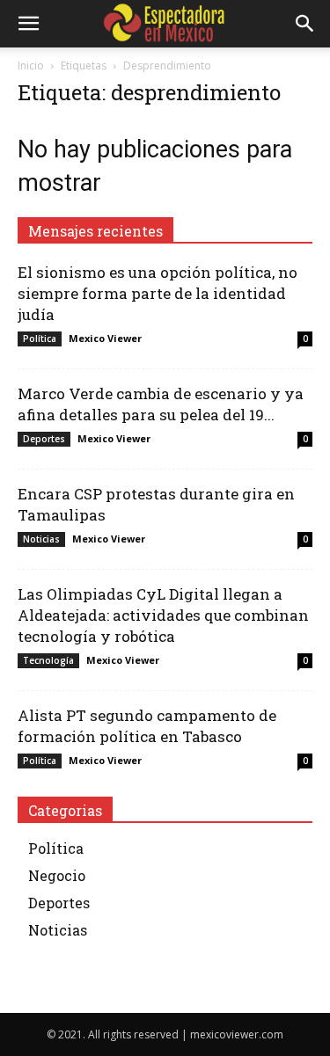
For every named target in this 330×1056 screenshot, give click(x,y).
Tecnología (48, 660)
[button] (28, 23)
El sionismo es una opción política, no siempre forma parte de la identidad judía (157, 293)
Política (39, 338)
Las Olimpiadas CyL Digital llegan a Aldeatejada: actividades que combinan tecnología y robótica (163, 615)
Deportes (44, 439)
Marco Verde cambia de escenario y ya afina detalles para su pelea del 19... (161, 404)
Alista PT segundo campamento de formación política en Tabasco (147, 725)
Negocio (56, 875)
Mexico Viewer (105, 338)
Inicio (31, 65)
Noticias (41, 539)
